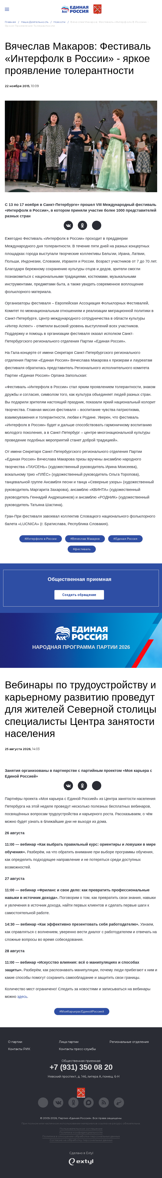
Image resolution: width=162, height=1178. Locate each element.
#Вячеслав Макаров (85, 538)
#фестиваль (81, 549)
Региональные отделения (129, 1042)
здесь (22, 996)
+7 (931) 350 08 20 (81, 1067)
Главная (10, 21)
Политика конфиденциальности (81, 1132)
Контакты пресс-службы (77, 1049)
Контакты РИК (19, 1049)
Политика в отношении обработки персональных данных (81, 1136)
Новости (60, 21)
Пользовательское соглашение (81, 1128)
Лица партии (68, 1042)
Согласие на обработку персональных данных (81, 1140)
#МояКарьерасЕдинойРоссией (81, 1011)
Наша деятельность (35, 21)
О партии (15, 1042)
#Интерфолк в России (41, 538)
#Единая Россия (125, 538)
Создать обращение (79, 595)
